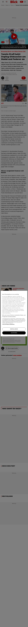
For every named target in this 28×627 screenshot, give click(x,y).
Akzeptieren (14, 332)
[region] (14, 313)
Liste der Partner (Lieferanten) (8, 324)
